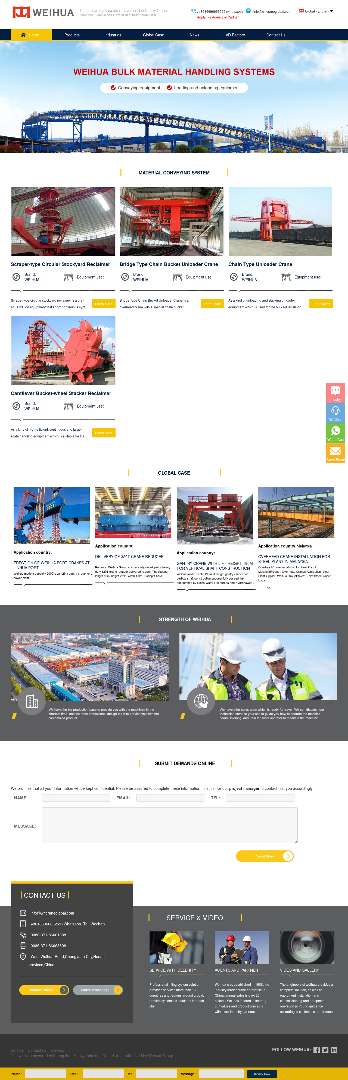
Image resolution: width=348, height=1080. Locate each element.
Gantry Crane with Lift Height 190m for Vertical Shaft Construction (215, 566)
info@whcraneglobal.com (272, 11)
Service (17, 1050)
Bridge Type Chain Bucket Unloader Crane (169, 264)
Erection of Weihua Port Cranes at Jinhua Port (52, 565)
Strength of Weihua (185, 619)
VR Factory (235, 34)
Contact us (37, 1050)
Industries (112, 34)
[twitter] (325, 1049)
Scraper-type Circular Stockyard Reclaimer (60, 264)
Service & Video (194, 917)
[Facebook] (316, 1049)
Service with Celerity (173, 970)
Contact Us (275, 34)
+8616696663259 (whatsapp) (221, 11)
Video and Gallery (299, 970)
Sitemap (57, 1050)
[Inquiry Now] (44, 989)
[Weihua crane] (90, 12)
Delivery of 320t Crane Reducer (129, 556)
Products (72, 34)
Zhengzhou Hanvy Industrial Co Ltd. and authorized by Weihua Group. (113, 1055)
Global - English (317, 11)
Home (34, 34)
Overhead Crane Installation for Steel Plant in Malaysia (294, 559)
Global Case (153, 34)
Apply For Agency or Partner (218, 17)
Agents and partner (236, 970)
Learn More (103, 303)
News (194, 34)
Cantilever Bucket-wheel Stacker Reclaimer (61, 393)
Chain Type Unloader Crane (260, 264)
